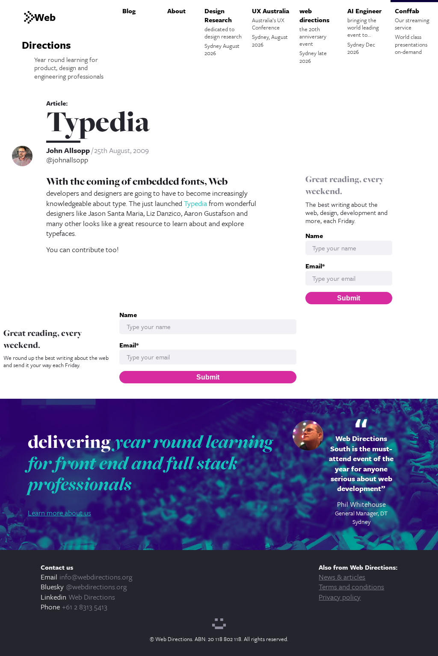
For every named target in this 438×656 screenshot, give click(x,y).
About (176, 10)
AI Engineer (364, 31)
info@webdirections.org (95, 576)
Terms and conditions (351, 586)
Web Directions (91, 596)
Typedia (195, 203)
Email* (315, 266)
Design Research (223, 31)
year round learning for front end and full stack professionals (150, 462)
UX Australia (270, 27)
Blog (129, 10)
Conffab (412, 31)
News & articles (342, 576)
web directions (314, 35)
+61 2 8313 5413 (84, 606)
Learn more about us (59, 512)
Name (314, 235)
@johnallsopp (67, 160)
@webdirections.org (96, 586)
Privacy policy (340, 596)
